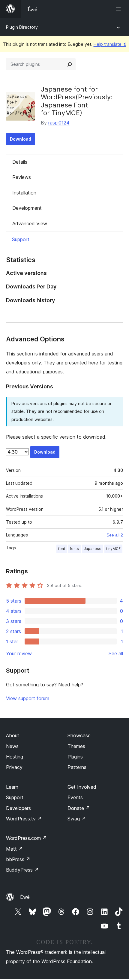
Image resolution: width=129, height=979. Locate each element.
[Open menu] (119, 9)
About (12, 735)
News (12, 746)
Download (20, 139)
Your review (19, 653)
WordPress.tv (24, 819)
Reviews (21, 177)
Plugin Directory (22, 27)
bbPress (18, 859)
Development (27, 208)
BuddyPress (22, 870)
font (61, 548)
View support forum (27, 698)
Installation (24, 193)
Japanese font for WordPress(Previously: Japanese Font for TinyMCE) (76, 101)
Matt (14, 849)
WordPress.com (26, 838)
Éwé (25, 897)
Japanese (92, 548)
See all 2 (114, 535)
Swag (77, 819)
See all (116, 653)
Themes (76, 746)
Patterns (77, 767)
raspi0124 (59, 123)
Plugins (75, 757)
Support (20, 239)
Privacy (14, 767)
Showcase (79, 735)
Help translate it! (110, 44)
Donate (79, 808)
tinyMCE (113, 548)
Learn (12, 787)
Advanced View (29, 223)
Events (75, 797)
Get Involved (82, 787)
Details (19, 162)
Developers (18, 808)
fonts (74, 548)
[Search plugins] (70, 64)
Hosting (14, 757)
